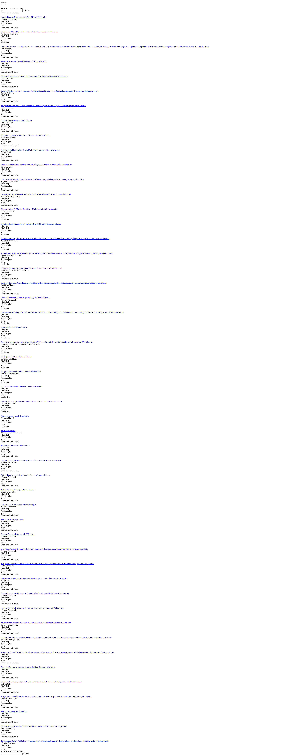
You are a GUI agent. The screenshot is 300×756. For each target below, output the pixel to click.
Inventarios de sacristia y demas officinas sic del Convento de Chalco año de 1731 (31, 268)
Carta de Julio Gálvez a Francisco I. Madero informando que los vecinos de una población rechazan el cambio (41, 682)
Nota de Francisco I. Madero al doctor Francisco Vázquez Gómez (25, 475)
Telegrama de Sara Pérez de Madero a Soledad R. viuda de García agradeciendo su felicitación (36, 623)
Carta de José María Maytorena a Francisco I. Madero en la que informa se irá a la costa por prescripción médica (42, 180)
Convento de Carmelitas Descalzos (14, 327)
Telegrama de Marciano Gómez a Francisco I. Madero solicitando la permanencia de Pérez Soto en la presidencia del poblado (47, 564)
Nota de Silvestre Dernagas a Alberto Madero (18, 490)
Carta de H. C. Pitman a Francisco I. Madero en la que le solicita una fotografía (30, 150)
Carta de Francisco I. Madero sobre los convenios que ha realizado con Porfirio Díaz (32, 608)
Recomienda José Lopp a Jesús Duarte (15, 445)
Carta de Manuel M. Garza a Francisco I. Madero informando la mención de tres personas (34, 726)
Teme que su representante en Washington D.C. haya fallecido (24, 61)
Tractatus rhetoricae (8, 431)
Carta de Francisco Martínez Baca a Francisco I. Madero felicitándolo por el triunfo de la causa (36, 194)
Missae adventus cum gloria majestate (15, 416)
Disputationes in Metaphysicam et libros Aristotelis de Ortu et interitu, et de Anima (31, 401)
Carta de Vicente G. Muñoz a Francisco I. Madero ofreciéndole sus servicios (29, 209)
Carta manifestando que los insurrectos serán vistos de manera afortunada (28, 667)
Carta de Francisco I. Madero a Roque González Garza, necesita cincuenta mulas (31, 460)
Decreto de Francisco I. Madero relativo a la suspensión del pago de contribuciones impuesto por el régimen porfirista (44, 549)
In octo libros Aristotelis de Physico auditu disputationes (21, 386)
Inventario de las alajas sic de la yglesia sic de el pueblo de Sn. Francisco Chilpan (31, 224)
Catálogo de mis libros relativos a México (16, 357)
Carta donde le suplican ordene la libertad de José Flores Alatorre (25, 135)
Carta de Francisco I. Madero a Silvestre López (18, 505)
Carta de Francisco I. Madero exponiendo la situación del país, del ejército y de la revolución (35, 593)
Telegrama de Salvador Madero (12, 519)
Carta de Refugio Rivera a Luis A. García (16, 120)
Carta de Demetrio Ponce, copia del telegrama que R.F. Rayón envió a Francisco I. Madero (34, 76)
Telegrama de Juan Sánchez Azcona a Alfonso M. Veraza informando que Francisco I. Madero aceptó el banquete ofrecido (46, 697)
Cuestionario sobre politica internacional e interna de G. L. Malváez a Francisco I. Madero (34, 578)
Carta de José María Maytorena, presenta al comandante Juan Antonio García (29, 32)
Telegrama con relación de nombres (14, 711)
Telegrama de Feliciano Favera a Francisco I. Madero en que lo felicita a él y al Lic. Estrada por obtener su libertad (43, 106)
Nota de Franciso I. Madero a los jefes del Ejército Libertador (23, 17)
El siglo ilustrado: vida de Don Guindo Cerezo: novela (21, 372)
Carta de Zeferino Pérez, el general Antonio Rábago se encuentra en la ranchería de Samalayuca (36, 165)
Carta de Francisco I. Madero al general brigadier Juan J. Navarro (25, 298)
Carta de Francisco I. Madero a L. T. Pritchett (17, 534)
